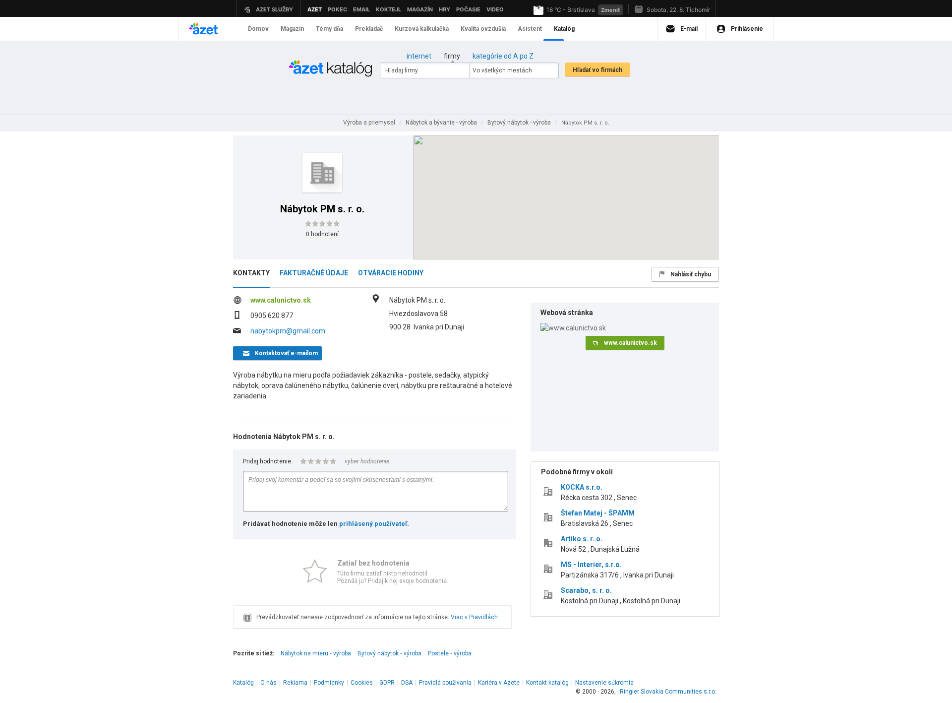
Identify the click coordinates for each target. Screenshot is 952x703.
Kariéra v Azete (499, 682)
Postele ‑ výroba (450, 653)
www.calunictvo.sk (280, 300)
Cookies (362, 682)
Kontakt (547, 682)
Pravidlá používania (445, 682)
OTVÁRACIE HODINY (390, 273)
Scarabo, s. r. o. (586, 590)
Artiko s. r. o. (581, 539)
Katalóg (243, 682)
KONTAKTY (251, 273)
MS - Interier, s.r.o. (591, 565)
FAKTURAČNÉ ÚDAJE (314, 273)
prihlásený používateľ (373, 523)
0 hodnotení (322, 234)
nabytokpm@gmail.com (287, 331)
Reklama (295, 682)
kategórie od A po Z (503, 56)
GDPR (387, 682)
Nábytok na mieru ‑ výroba (316, 653)
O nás (268, 682)
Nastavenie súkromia (604, 682)
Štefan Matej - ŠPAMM (598, 513)
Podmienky (329, 682)
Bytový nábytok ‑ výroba (389, 653)
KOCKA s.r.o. (581, 487)
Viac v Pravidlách (474, 617)
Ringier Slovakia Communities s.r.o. (668, 691)
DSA (407, 682)
